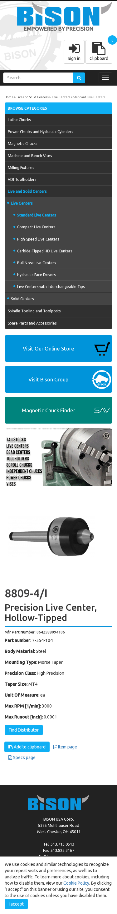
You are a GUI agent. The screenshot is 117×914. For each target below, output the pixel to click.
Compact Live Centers (36, 227)
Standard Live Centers (89, 97)
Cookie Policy (76, 883)
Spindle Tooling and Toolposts (34, 311)
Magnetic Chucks (22, 144)
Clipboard (99, 58)
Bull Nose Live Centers (36, 263)
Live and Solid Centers (33, 97)
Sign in (74, 58)
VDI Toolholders (22, 179)
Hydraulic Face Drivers (36, 275)
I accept (16, 904)
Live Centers (61, 97)
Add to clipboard (29, 746)
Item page (67, 746)
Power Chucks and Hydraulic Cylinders (40, 132)
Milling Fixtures (21, 168)
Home (9, 97)
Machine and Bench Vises (30, 156)
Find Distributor (24, 730)
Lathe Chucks (19, 120)
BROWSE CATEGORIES (27, 108)
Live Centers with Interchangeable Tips (51, 287)
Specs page (24, 757)
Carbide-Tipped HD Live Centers (44, 251)
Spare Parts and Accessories (32, 323)
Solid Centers (22, 299)
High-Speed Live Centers (38, 239)
